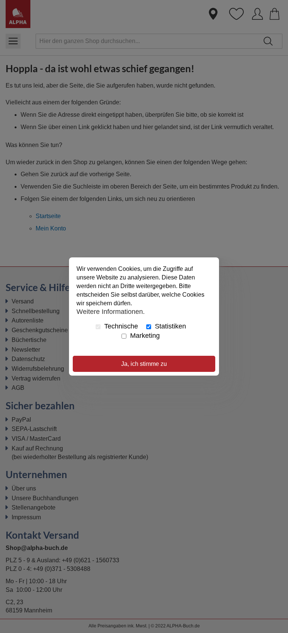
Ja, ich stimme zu (144, 364)
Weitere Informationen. (110, 311)
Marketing (144, 335)
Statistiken (169, 326)
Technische (120, 326)
